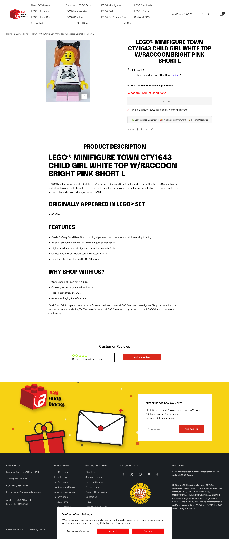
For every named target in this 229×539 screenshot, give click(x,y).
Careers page (61, 496)
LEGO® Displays (74, 17)
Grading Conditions (64, 486)
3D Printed (37, 22)
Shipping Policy (93, 476)
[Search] (208, 14)
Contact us (91, 496)
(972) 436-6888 (20, 485)
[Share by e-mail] (152, 129)
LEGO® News (61, 501)
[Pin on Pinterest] (141, 129)
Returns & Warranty (64, 491)
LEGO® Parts (141, 11)
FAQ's (88, 501)
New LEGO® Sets (40, 5)
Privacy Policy (122, 523)
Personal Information (96, 491)
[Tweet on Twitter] (146, 129)
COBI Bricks (83, 22)
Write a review (142, 357)
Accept (113, 531)
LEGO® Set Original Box (113, 17)
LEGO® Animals (143, 5)
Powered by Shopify (36, 529)
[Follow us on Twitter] (132, 474)
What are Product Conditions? (147, 93)
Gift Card (127, 22)
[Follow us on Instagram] (140, 474)
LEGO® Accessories (76, 11)
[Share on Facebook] (137, 129)
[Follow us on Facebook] (123, 474)
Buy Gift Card (61, 481)
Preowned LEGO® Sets (78, 5)
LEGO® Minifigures (110, 5)
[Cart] (221, 14)
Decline (148, 531)
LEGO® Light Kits (40, 17)
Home (9, 34)
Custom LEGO (142, 17)
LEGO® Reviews (62, 506)
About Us (90, 471)
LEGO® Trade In (62, 471)
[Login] (214, 14)
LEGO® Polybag (40, 11)
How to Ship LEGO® (96, 506)
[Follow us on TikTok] (157, 474)
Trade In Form (61, 476)
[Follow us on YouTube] (149, 474)
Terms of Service (94, 481)
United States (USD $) (181, 14)
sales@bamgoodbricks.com (28, 491)
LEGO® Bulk (107, 11)
